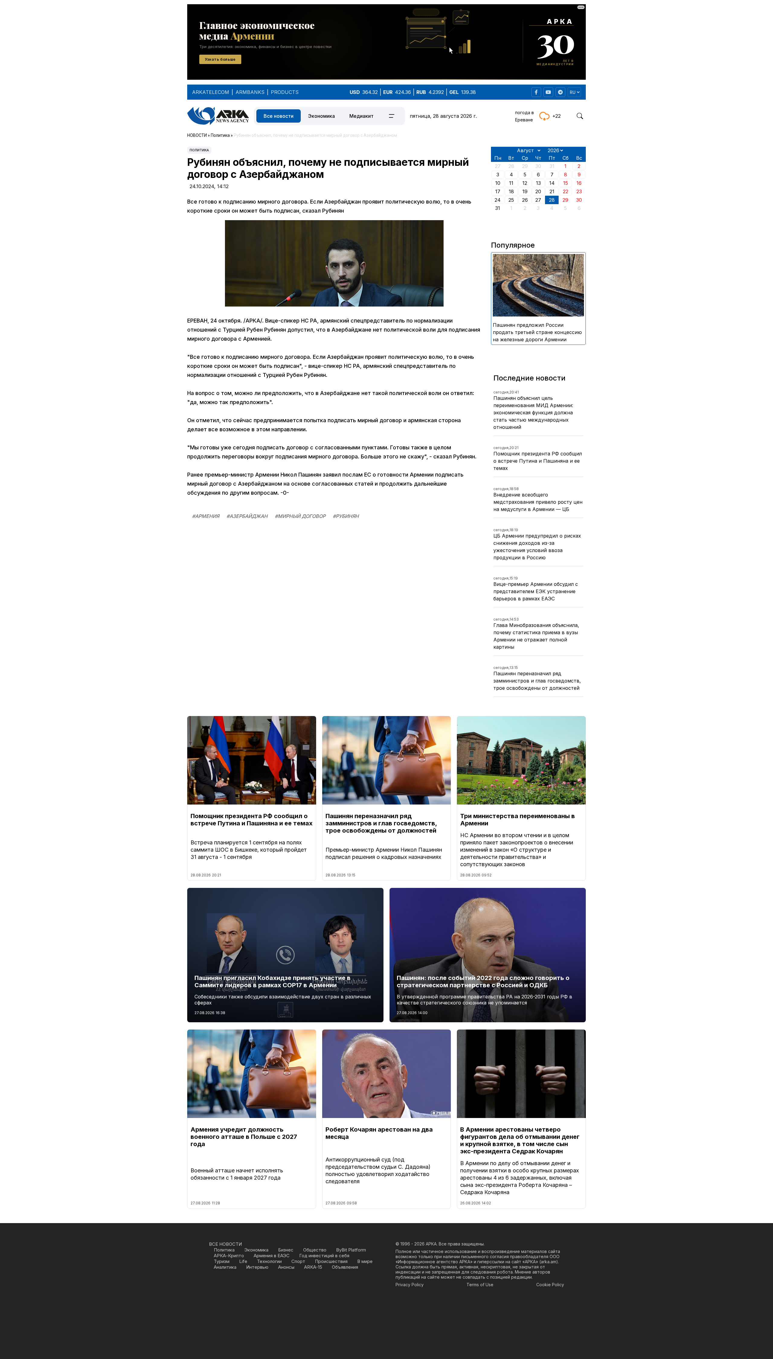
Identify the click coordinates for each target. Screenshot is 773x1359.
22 (565, 191)
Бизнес (285, 1250)
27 (538, 200)
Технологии (269, 1261)
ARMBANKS (250, 92)
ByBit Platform (351, 1250)
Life (243, 1261)
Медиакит (361, 116)
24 (498, 200)
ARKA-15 (313, 1267)
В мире (365, 1261)
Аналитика (225, 1267)
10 (497, 183)
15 (565, 183)
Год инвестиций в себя (324, 1255)
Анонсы (286, 1267)
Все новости (278, 116)
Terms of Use (480, 1284)
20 (538, 191)
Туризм (221, 1261)
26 (525, 200)
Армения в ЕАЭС (272, 1255)
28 (552, 200)
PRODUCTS (285, 92)
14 (552, 183)
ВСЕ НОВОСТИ (225, 1244)
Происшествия (331, 1261)
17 (497, 191)
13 (538, 183)
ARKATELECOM (210, 92)
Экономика (321, 116)
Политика (199, 150)
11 (511, 183)
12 (524, 183)
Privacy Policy (410, 1284)
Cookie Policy (550, 1284)
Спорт (298, 1261)
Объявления (345, 1267)
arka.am (548, 1261)
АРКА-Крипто (229, 1255)
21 (552, 191)
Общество (314, 1250)
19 (525, 191)
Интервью (257, 1267)
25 (511, 200)
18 (511, 191)
